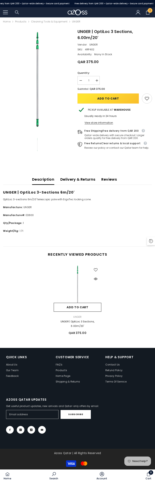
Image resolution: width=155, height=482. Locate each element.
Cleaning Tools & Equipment (49, 21)
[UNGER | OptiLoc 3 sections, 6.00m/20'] (77, 288)
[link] (147, 98)
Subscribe (75, 414)
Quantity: (84, 73)
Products (20, 21)
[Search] (17, 12)
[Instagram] (20, 430)
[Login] (138, 12)
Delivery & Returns (77, 179)
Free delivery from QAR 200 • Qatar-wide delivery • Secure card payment (113, 3)
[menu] (5, 12)
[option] (37, 79)
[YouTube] (42, 430)
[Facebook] (10, 430)
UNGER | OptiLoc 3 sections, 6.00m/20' (77, 324)
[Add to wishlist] (95, 269)
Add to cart (108, 98)
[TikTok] (31, 430)
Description (43, 179)
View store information (99, 122)
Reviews (109, 179)
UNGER (93, 44)
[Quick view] (95, 279)
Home (6, 21)
